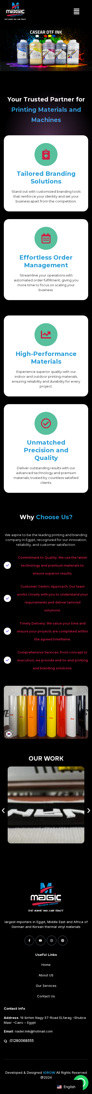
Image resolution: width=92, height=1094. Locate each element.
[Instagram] (51, 940)
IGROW (49, 1072)
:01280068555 (21, 1040)
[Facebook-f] (29, 940)
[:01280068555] (5, 1041)
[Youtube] (40, 940)
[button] (77, 11)
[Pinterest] (62, 940)
